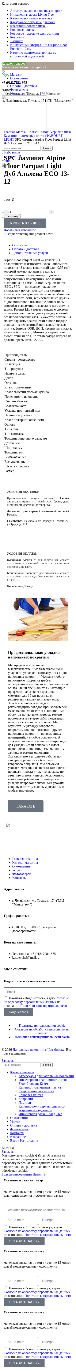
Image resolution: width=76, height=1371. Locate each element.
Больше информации (17, 1174)
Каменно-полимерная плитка (50, 132)
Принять (39, 1174)
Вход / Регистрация (24, 1140)
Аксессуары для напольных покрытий (46, 1076)
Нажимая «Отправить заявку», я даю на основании (37, 1231)
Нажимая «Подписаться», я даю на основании (36, 1001)
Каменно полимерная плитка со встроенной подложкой (42, 1108)
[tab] (42, 245)
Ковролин (26, 1099)
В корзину (11, 216)
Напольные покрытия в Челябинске (38, 1049)
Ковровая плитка (31, 1095)
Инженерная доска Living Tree (40, 1114)
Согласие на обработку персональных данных (36, 1000)
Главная (10, 132)
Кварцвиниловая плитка (36, 1091)
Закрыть (8, 1060)
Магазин (22, 132)
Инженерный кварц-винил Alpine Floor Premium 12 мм (43, 1081)
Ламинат (25, 1102)
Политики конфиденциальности (43, 1005)
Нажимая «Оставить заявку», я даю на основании (37, 1292)
